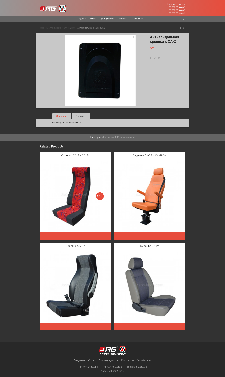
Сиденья (82, 18)
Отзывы (81, 115)
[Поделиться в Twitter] (155, 58)
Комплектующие (53, 28)
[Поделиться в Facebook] (150, 58)
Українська (137, 18)
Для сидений (69, 28)
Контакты (123, 18)
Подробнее (75, 235)
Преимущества (107, 18)
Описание (61, 116)
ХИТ (99, 196)
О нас (92, 18)
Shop (42, 28)
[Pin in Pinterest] (159, 58)
